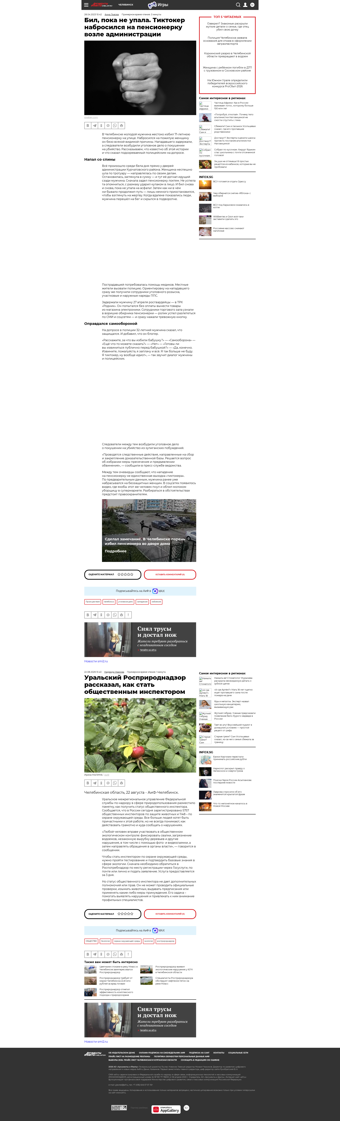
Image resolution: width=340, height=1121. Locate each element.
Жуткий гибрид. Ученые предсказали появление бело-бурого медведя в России (235, 716)
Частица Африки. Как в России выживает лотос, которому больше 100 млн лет (233, 105)
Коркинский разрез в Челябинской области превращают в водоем (227, 55)
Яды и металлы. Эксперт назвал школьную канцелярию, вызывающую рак (231, 704)
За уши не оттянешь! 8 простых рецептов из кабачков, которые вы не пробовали (235, 164)
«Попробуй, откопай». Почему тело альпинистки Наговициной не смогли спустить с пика (233, 117)
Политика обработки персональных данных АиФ (181, 1056)
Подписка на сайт (199, 1053)
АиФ (106, 774)
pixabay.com (91, 117)
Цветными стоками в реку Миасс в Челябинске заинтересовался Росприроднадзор (119, 969)
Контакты (218, 1053)
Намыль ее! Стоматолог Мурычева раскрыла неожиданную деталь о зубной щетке (233, 681)
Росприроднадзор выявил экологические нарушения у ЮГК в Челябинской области (174, 969)
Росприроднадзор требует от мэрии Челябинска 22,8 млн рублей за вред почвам (116, 981)
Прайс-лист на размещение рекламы (129, 1056)
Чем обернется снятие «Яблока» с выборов (232, 194)
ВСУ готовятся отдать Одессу (229, 181)
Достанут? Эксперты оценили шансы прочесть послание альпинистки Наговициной (234, 141)
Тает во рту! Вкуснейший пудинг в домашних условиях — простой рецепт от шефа (233, 727)
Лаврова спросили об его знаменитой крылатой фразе (229, 793)
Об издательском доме (122, 1053)
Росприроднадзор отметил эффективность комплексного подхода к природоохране (116, 992)
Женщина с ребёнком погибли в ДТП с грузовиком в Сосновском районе (227, 69)
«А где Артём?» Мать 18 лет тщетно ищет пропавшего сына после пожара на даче (233, 692)
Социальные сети (238, 1053)
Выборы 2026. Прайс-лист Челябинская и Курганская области (143, 1060)
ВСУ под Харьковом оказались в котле (231, 206)
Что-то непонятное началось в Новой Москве (230, 804)
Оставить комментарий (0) (170, 574)
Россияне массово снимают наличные (228, 229)
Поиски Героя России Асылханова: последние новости (232, 781)
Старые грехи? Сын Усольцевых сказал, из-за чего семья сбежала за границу (234, 739)
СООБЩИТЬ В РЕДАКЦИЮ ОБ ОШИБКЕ (200, 1060)
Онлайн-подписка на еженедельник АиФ (162, 1053)
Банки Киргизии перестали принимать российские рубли (230, 758)
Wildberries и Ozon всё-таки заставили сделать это (228, 217)
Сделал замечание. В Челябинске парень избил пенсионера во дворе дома (145, 541)
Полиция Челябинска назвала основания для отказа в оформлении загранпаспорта (227, 40)
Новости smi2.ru (96, 661)
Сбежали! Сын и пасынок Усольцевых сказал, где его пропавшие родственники (235, 129)
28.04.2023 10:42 (93, 14)
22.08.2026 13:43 (92, 672)
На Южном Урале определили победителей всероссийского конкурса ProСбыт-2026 (227, 83)
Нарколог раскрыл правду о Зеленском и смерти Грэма (229, 769)
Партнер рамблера (139, 1108)
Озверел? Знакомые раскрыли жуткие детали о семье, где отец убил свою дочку (227, 26)
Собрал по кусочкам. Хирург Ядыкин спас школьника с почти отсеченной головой (234, 152)
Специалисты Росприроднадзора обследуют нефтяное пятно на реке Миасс (174, 981)
